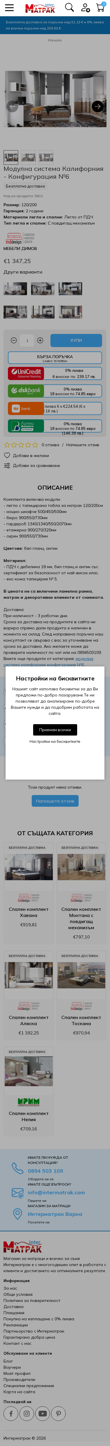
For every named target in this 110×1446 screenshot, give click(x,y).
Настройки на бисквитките (55, 741)
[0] (100, 9)
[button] (9, 8)
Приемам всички (55, 729)
